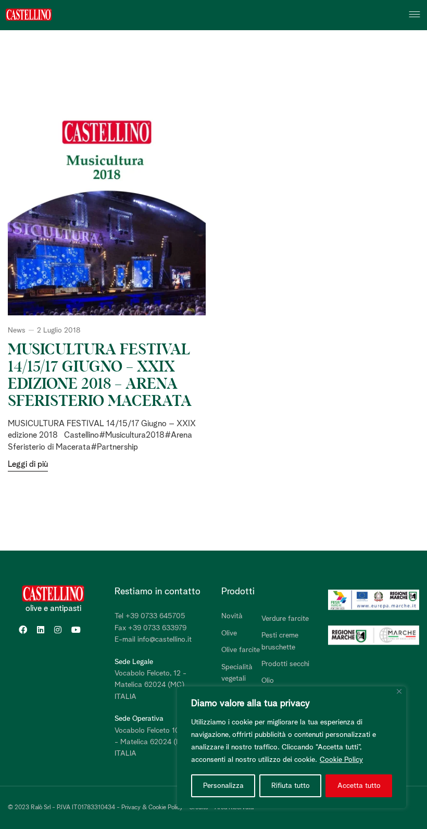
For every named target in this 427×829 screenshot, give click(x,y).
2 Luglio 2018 (58, 330)
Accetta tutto (359, 785)
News (17, 330)
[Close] (399, 691)
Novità (232, 616)
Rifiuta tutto (290, 785)
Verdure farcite (285, 618)
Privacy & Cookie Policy (152, 808)
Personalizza (223, 785)
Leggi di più (28, 464)
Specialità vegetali (237, 673)
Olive (229, 633)
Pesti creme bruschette (279, 641)
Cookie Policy (341, 759)
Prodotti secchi (285, 664)
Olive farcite (240, 650)
